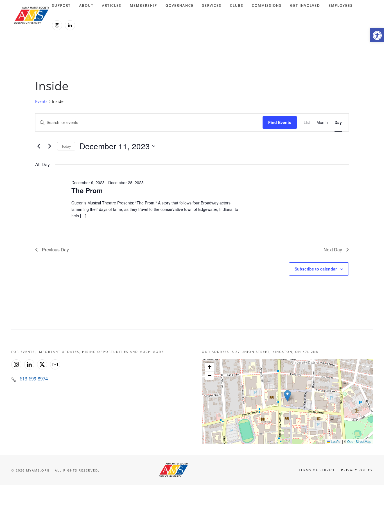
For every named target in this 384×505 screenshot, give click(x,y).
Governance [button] (180, 5)
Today (66, 146)
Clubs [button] (236, 5)
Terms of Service (317, 470)
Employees (341, 5)
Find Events (279, 122)
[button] (377, 35)
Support (61, 5)
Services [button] (212, 5)
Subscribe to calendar (316, 269)
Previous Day (55, 249)
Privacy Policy (357, 470)
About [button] (86, 5)
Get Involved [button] (305, 5)
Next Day (333, 249)
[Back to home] (31, 15)
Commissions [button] (267, 5)
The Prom (87, 190)
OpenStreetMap (359, 441)
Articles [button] (111, 5)
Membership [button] (143, 5)
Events (41, 101)
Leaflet (335, 441)
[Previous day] (38, 146)
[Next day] (49, 146)
